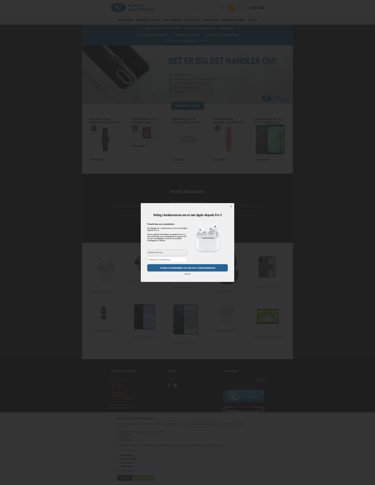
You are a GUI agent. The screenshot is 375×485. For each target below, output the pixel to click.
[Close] (231, 206)
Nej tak (188, 274)
